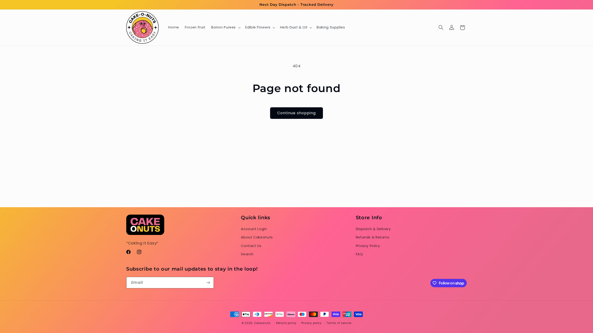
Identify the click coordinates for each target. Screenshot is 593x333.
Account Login (254, 229)
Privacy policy (311, 323)
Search (247, 254)
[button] (225, 27)
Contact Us (251, 246)
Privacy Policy (368, 246)
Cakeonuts (262, 323)
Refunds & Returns (372, 237)
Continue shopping (296, 113)
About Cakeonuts (257, 237)
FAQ (359, 254)
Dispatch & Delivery (373, 229)
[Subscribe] (208, 282)
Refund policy (286, 323)
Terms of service (338, 323)
